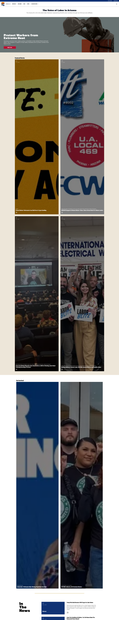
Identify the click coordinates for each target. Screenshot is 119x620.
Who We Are (14, 3)
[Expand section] (16, 3)
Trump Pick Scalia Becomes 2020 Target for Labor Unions (80, 602)
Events (28, 3)
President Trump (74, 608)
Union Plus (116, 0)
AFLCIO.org (110, 0)
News (24, 3)
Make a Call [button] (9, 47)
